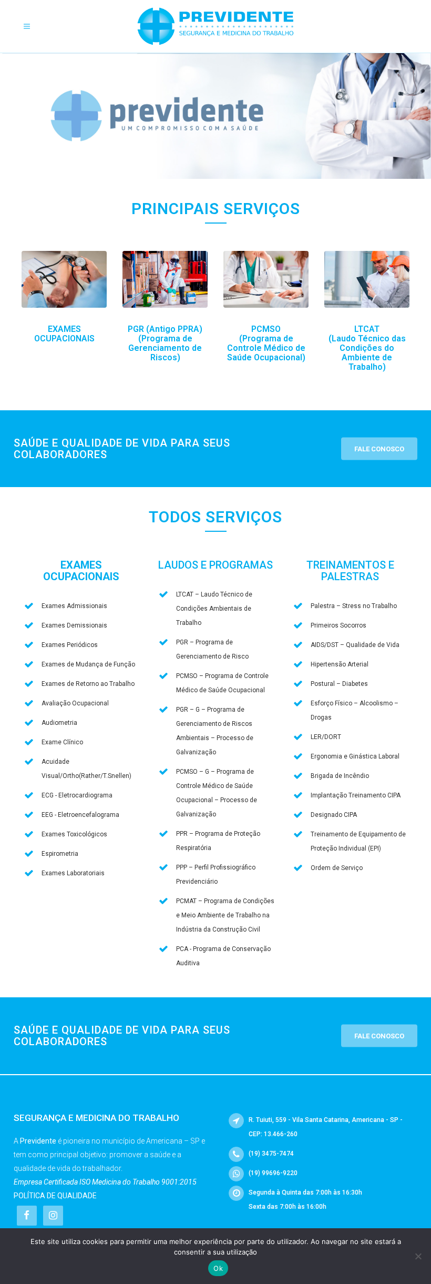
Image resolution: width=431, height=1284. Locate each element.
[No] (418, 1256)
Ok (218, 1268)
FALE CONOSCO (379, 449)
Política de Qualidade (55, 1195)
